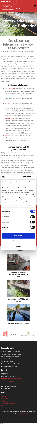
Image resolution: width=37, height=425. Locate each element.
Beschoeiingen (9, 88)
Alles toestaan (18, 235)
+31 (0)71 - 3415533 (7, 381)
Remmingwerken (10, 118)
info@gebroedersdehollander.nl (11, 379)
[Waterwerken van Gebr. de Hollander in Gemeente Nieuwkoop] (28, 334)
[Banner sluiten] (34, 177)
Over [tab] (30, 182)
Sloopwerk (4, 398)
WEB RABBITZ (23, 414)
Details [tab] (18, 182)
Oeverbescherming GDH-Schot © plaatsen (18, 300)
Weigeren (18, 246)
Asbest (3, 396)
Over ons (4, 406)
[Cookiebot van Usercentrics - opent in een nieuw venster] (23, 177)
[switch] (32, 216)
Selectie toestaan (18, 241)
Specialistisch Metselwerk (9, 403)
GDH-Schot (8, 103)
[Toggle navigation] (35, 6)
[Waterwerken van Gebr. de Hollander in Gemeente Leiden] (9, 334)
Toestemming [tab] (6, 182)
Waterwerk (21, 17)
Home (13, 17)
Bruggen (7, 135)
